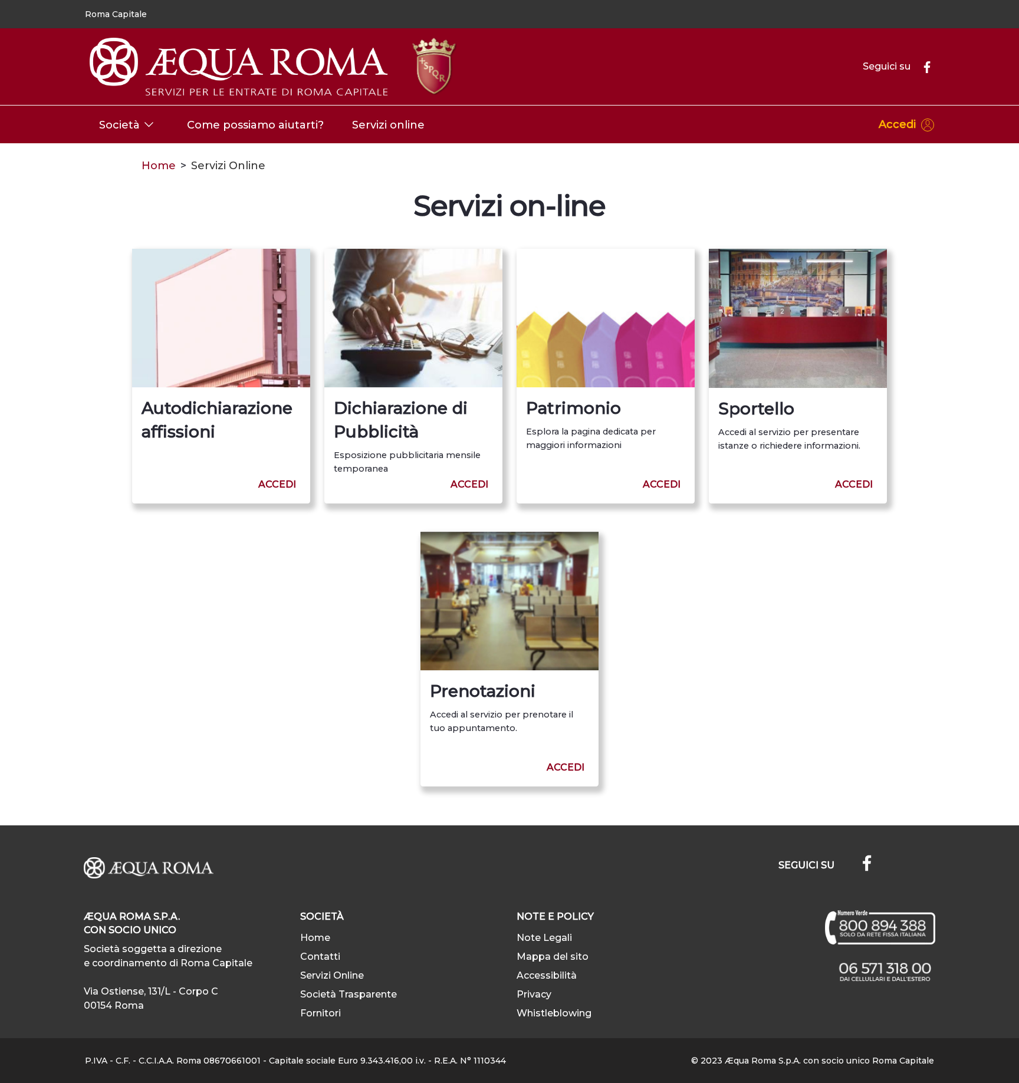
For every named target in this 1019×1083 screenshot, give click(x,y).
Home (159, 165)
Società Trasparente (348, 994)
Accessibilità (547, 975)
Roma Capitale (116, 14)
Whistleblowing (554, 1013)
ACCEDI (277, 484)
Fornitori (320, 1013)
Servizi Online (332, 975)
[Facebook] (922, 66)
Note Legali (544, 937)
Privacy (534, 994)
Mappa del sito (553, 956)
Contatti (320, 956)
